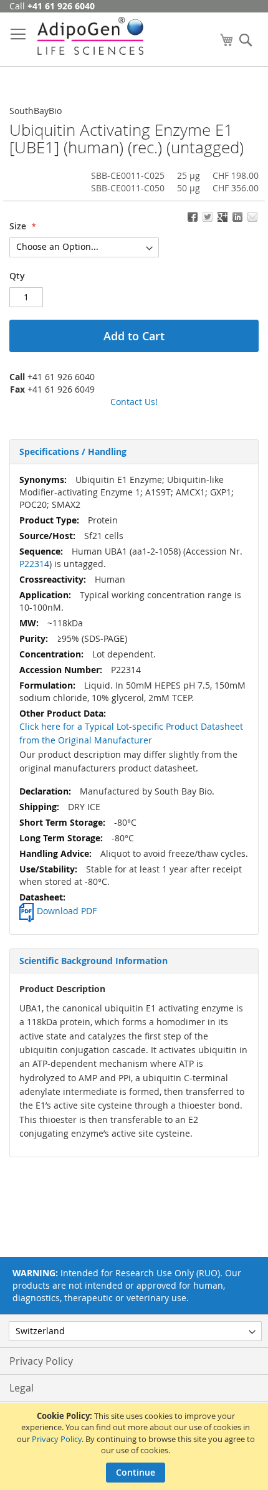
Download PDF (67, 911)
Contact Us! (134, 402)
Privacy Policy (57, 1439)
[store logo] (90, 36)
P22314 (34, 564)
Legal (21, 1388)
